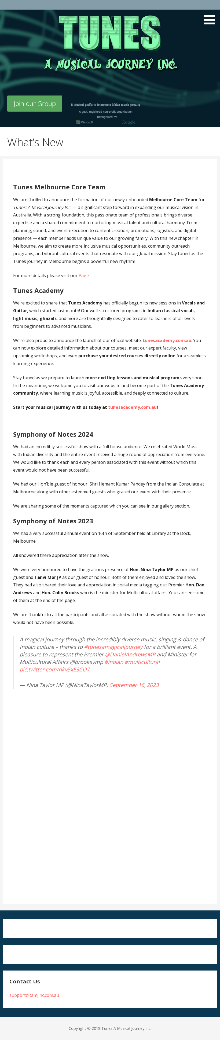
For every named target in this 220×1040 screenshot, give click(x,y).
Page (84, 275)
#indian (113, 662)
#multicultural (142, 662)
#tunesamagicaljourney (113, 647)
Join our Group (35, 103)
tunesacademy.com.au (167, 340)
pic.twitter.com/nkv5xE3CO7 (55, 669)
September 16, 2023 (134, 685)
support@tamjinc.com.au (34, 995)
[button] (211, 13)
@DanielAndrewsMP (130, 654)
